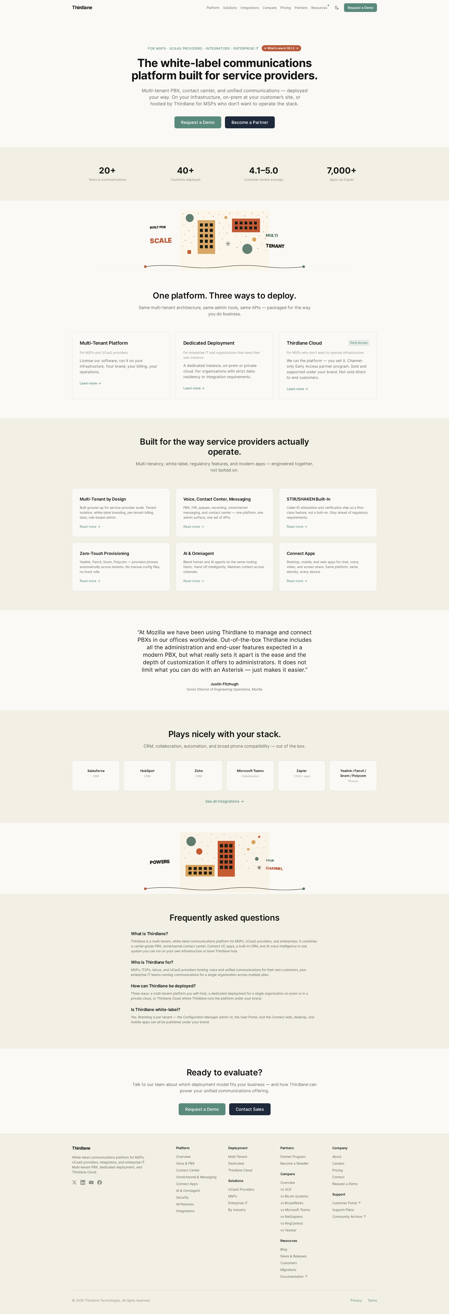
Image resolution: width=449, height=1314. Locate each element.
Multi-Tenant (237, 1157)
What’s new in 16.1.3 (282, 48)
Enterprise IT (238, 1203)
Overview (183, 1157)
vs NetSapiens (291, 1216)
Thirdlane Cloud (240, 1170)
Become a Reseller (294, 1163)
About (336, 1157)
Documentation (294, 1276)
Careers (338, 1163)
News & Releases (293, 1256)
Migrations (288, 1270)
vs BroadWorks (291, 1203)
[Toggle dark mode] (337, 7)
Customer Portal (346, 1203)
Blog (283, 1249)
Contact (338, 1177)
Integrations (185, 1211)
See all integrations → (224, 801)
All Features (185, 1204)
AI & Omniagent (188, 1190)
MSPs (232, 1196)
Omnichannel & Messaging (196, 1177)
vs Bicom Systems (294, 1196)
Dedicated (236, 1163)
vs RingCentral (291, 1223)
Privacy (356, 1300)
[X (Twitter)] (74, 1182)
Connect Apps (187, 1184)
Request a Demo (360, 8)
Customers (288, 1263)
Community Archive (349, 1216)
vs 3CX (285, 1189)
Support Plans (343, 1210)
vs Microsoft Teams (295, 1210)
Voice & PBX (185, 1163)
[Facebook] (99, 1182)
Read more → (90, 526)
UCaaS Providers (241, 1189)
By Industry (237, 1210)
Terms (372, 1300)
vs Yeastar (288, 1230)
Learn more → (90, 383)
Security (182, 1197)
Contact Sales (250, 1109)
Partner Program (293, 1157)
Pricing (337, 1170)
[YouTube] (91, 1182)
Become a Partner (250, 122)
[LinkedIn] (82, 1182)
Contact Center (187, 1170)
